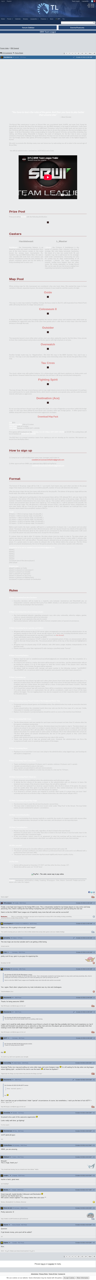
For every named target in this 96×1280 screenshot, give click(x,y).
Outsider (48, 327)
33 (82, 53)
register (51, 1264)
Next (90, 53)
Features (43, 19)
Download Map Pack (48, 416)
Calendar (18, 19)
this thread (59, 635)
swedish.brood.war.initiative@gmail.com (48, 460)
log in (43, 1264)
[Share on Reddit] (94, 892)
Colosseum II (48, 309)
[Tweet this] (91, 892)
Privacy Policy (43, 1274)
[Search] (94, 22)
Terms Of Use (53, 1274)
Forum (9, 19)
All (94, 53)
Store (51, 19)
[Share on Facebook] (89, 892)
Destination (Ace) (47, 398)
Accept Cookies (69, 1278)
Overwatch (48, 344)
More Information (82, 1278)
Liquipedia (85, 1)
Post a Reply (19, 53)
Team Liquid (75, 1)
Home (3, 19)
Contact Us (61, 1274)
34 (86, 53)
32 (78, 53)
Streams (25, 19)
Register (9, 1)
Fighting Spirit (48, 379)
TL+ (64, 19)
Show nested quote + (14, 1088)
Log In (3, 1)
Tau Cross (48, 362)
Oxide (48, 292)
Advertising (34, 1274)
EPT (59, 19)
